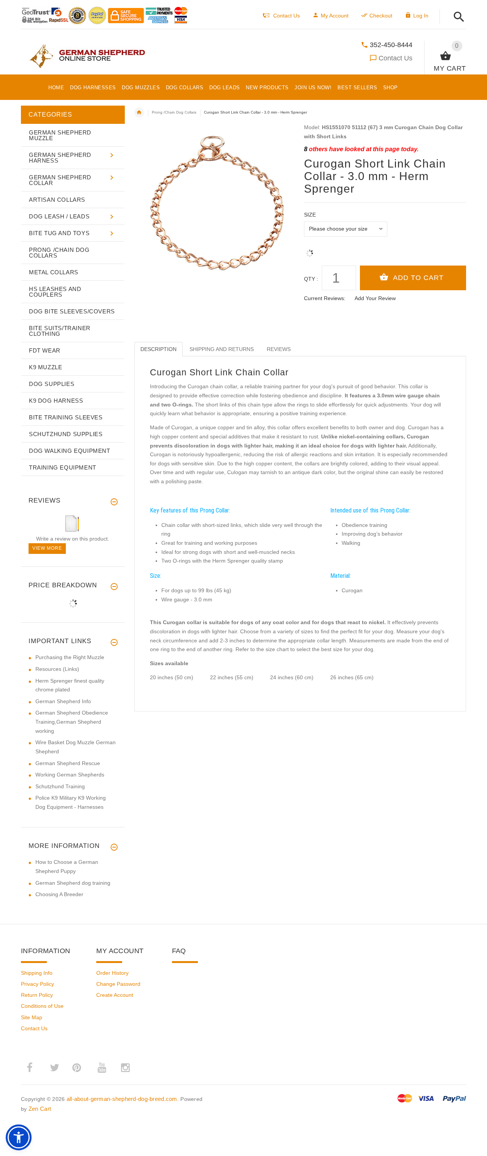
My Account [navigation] (335, 16)
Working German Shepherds (69, 775)
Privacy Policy (37, 984)
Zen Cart (40, 1108)
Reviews (279, 349)
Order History (112, 973)
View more (47, 548)
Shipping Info (37, 973)
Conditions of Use (42, 1006)
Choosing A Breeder (59, 894)
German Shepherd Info (63, 701)
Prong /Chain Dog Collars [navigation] (174, 112)
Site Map (31, 1017)
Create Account (114, 995)
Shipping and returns (221, 349)
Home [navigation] (139, 112)
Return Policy (37, 995)
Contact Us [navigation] (286, 16)
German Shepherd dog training (72, 883)
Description (158, 349)
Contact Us (395, 58)
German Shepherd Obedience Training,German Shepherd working (71, 722)
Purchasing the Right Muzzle (69, 657)
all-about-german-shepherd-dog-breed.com (122, 1099)
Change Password (118, 984)
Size (310, 215)
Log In (420, 16)
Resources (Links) (57, 669)
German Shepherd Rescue (67, 763)
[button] (456, 17)
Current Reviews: (324, 298)
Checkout (380, 16)
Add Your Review (375, 298)
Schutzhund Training (60, 786)
